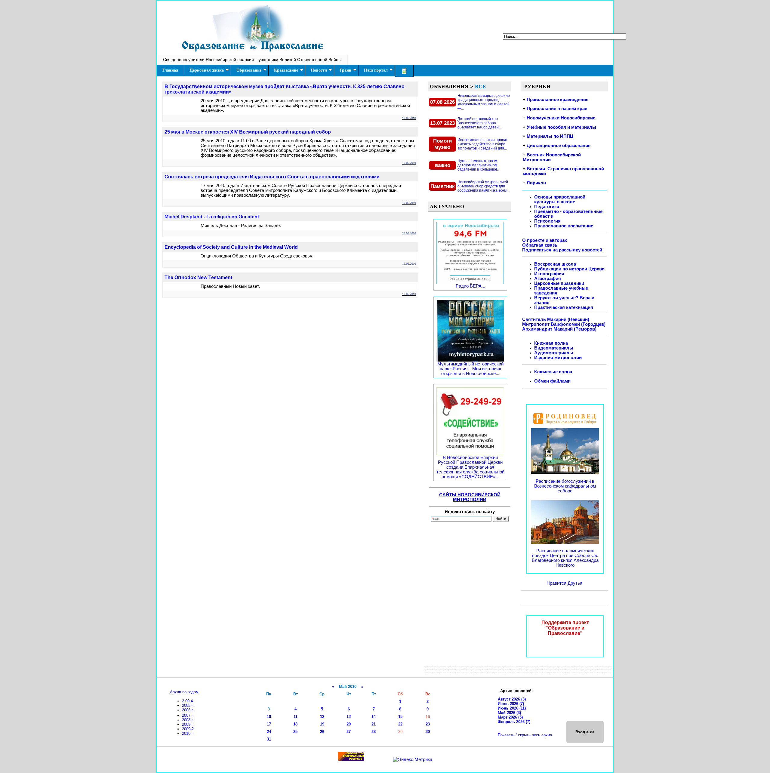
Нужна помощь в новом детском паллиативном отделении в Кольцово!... (478, 165)
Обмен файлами (552, 381)
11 (295, 716)
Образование (248, 70)
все (480, 86)
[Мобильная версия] (404, 71)
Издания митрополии (558, 357)
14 (373, 716)
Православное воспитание (563, 225)
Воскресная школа (555, 264)
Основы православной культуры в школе (559, 199)
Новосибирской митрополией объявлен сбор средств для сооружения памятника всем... (483, 186)
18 (295, 724)
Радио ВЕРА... (470, 286)
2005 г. (188, 705)
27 (348, 731)
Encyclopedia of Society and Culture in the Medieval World (231, 247)
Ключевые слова (553, 371)
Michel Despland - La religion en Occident (212, 216)
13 (348, 716)
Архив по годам (184, 692)
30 (428, 731)
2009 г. (188, 724)
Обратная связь (539, 245)
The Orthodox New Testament (198, 277)
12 (322, 716)
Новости (319, 70)
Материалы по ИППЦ (550, 136)
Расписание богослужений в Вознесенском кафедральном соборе (565, 486)
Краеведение (286, 70)
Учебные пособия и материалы (561, 127)
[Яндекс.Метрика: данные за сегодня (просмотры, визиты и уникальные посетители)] (412, 759)
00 (188, 701)
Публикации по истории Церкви (569, 268)
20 (348, 724)
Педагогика (546, 206)
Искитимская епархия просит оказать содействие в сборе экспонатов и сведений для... (482, 144)
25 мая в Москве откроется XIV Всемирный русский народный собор (248, 131)
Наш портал (376, 70)
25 (295, 731)
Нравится (557, 583)
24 (269, 731)
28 (373, 731)
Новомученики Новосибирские (561, 117)
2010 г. (188, 733)
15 (400, 716)
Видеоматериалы (553, 348)
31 (269, 739)
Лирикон (536, 182)
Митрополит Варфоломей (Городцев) (563, 324)
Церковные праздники (559, 283)
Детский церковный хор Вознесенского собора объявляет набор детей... (479, 123)
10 (269, 716)
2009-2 (188, 729)
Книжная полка (551, 343)
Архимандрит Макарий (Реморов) (559, 329)
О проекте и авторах (544, 240)
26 (322, 731)
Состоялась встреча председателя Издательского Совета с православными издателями (272, 176)
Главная (170, 70)
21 (373, 724)
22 (400, 724)
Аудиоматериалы (553, 352)
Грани (345, 70)
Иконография (549, 273)
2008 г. (188, 720)
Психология (547, 221)
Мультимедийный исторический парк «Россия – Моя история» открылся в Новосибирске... (470, 369)
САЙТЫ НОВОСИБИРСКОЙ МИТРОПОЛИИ (469, 497)
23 (428, 724)
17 (269, 724)
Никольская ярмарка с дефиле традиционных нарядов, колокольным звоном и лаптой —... (483, 102)
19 (322, 724)
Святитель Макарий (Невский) (555, 319)
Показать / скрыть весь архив (525, 735)
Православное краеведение (557, 99)
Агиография (547, 278)
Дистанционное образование (558, 145)
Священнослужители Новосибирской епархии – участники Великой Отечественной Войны (252, 59)
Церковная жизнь (206, 70)
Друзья (575, 583)
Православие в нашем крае (557, 108)
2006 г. (188, 710)
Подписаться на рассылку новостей (562, 250)
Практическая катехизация (563, 307)
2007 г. (188, 715)
